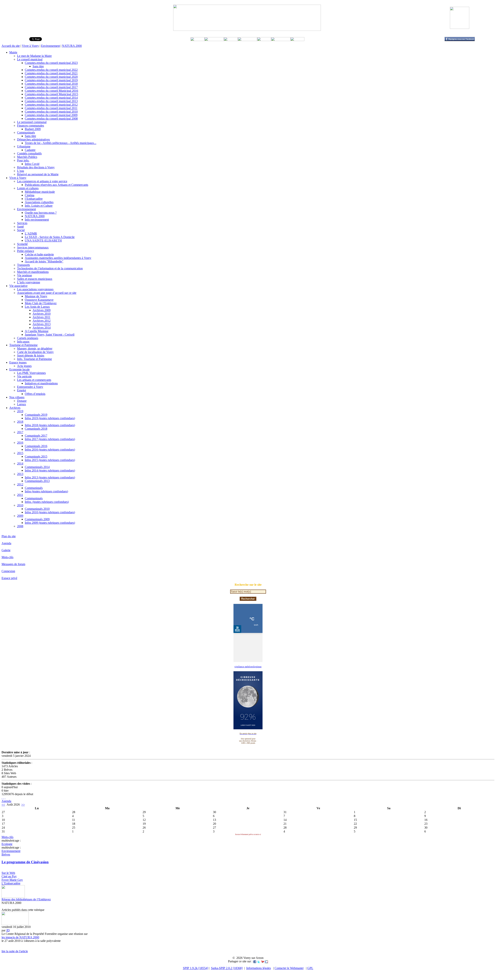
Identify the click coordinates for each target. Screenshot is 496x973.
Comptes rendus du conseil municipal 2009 (51, 115)
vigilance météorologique (248, 666)
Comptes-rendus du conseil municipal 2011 (51, 108)
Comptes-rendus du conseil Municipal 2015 (51, 94)
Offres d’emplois (35, 393)
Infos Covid (32, 163)
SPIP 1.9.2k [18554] (195, 968)
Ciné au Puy (9, 876)
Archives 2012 (42, 320)
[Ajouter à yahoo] (262, 961)
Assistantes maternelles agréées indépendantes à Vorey (58, 258)
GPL (310, 968)
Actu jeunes (24, 366)
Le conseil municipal (29, 59)
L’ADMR (31, 233)
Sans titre (38, 66)
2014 (20, 463)
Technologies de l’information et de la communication (50, 268)
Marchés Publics (27, 157)
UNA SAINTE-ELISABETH (43, 240)
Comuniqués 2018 (36, 428)
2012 (20, 484)
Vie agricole (24, 376)
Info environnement (37, 219)
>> (23, 804)
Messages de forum (13, 564)
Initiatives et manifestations (41, 383)
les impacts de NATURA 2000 (20, 937)
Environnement (50, 45)
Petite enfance (25, 251)
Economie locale (19, 369)
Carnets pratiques (27, 338)
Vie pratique (24, 275)
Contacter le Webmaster (289, 968)
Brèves (6, 854)
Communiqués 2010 (37, 508)
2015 (20, 453)
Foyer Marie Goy (12, 879)
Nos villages (16, 397)
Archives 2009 (42, 310)
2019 (20, 411)
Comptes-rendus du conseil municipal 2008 (51, 118)
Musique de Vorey (36, 296)
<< (3, 804)
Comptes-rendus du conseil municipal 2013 (51, 101)
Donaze (22, 400)
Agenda (6, 543)
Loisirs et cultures (28, 188)
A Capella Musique (36, 331)
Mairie (13, 52)
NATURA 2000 (72, 45)
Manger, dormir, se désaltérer (34, 348)
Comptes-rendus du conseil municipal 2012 (51, 104)
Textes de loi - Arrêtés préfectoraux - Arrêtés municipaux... (60, 143)
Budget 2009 (33, 129)
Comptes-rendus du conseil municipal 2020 (51, 76)
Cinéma (29, 195)
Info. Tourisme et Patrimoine (34, 359)
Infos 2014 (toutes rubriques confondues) (50, 470)
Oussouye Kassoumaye (39, 299)
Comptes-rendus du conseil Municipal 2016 (51, 90)
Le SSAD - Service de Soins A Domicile (50, 237)
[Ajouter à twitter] (258, 961)
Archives (14, 407)
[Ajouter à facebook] (254, 961)
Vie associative (18, 285)
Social (21, 230)
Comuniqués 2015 (36, 456)
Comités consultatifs (29, 153)
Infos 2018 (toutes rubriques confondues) (50, 425)
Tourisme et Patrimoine (23, 345)
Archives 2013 (42, 324)
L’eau (20, 170)
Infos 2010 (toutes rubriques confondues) (50, 512)
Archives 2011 (41, 317)
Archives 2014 (42, 327)
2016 (20, 442)
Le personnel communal (31, 122)
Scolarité (22, 244)
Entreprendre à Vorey (30, 386)
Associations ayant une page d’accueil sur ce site (46, 292)
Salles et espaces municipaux (34, 278)
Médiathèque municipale (40, 191)
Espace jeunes (18, 362)
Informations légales (258, 968)
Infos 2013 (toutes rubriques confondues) (50, 477)
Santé (20, 226)
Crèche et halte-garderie (39, 254)
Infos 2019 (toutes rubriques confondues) (50, 418)
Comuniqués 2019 (36, 414)
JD (8, 930)
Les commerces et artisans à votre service (42, 181)
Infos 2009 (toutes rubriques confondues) (50, 522)
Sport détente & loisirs (30, 355)
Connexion (8, 571)
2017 (20, 432)
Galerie (6, 550)
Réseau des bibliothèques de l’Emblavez (26, 899)
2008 (20, 526)
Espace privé (9, 578)
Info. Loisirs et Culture (39, 205)
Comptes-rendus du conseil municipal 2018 (51, 83)
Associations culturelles (39, 202)
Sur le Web (8, 872)
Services (22, 223)
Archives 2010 (42, 313)
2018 (20, 421)
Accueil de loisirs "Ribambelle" (44, 261)
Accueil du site (11, 45)
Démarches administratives (33, 139)
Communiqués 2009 (37, 519)
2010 (20, 505)
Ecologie (7, 844)
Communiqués (26, 132)
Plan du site (9, 536)
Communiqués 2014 (37, 467)
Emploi (21, 390)
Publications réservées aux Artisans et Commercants (56, 184)
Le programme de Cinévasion (25, 862)
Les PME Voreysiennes (31, 373)
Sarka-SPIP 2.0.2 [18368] (227, 968)
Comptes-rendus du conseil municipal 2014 (51, 97)
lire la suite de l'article (15, 951)
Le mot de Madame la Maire (34, 55)
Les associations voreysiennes (35, 289)
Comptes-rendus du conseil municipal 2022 (51, 69)
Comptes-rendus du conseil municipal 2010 (51, 111)
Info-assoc (23, 341)
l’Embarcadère (34, 198)
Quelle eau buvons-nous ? (41, 212)
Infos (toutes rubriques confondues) (46, 491)
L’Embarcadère (11, 883)
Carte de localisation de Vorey (35, 352)
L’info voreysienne (28, 282)
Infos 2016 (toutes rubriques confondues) (50, 449)
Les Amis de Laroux (37, 306)
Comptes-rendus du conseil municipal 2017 (51, 87)
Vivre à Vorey (30, 45)
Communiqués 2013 (37, 481)
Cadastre (30, 150)
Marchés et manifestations (33, 271)
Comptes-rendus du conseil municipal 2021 (51, 73)
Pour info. (23, 160)
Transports (23, 265)
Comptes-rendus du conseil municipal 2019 (51, 80)
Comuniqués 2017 (36, 435)
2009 (20, 515)
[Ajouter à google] (266, 961)
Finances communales (30, 125)
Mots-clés (7, 557)
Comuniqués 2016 (36, 446)
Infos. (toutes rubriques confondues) (47, 501)
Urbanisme (23, 146)
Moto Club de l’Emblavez (41, 303)
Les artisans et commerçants (34, 379)
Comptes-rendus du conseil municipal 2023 (51, 62)
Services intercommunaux (33, 247)
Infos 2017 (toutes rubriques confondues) (50, 439)
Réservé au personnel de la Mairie (38, 174)
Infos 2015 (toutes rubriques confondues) (50, 460)
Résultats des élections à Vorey (36, 167)
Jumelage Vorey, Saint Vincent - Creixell (49, 334)
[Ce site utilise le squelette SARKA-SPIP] (3, 797)
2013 (20, 474)
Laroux (21, 404)
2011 (20, 494)
